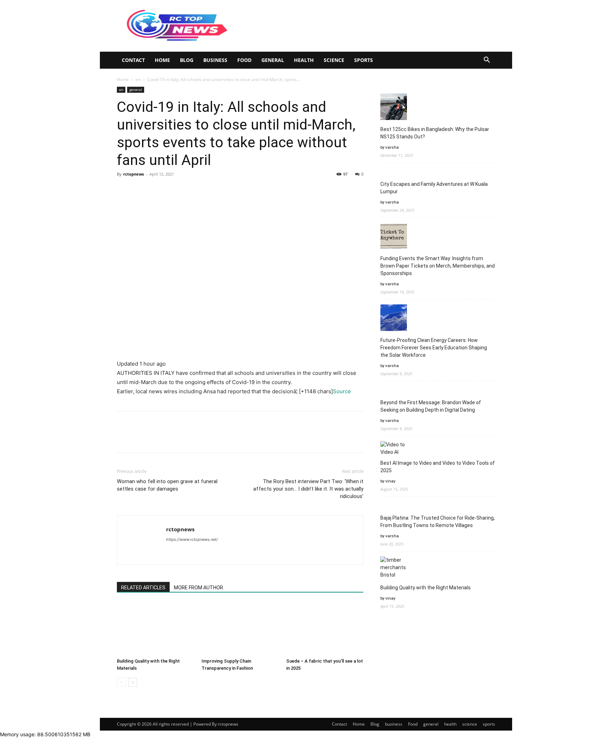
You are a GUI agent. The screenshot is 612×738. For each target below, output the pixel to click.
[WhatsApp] (173, 190)
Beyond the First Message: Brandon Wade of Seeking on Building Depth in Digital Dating (430, 406)
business (215, 60)
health (304, 60)
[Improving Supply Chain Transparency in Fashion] (240, 628)
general (272, 60)
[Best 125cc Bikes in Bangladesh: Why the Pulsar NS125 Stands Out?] (393, 107)
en (138, 79)
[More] (189, 190)
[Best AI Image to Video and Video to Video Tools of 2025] (393, 448)
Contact (133, 60)
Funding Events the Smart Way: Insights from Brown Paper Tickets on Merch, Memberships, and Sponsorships (437, 266)
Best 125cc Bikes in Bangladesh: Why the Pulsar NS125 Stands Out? (434, 132)
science (334, 60)
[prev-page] (121, 682)
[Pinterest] (156, 190)
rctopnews (133, 174)
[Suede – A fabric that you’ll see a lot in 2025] (324, 628)
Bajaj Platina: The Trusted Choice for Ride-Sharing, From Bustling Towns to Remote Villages (437, 521)
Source (342, 391)
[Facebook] (124, 190)
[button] (486, 60)
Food (244, 60)
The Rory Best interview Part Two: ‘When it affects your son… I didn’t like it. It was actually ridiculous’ (308, 488)
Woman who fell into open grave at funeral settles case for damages (167, 485)
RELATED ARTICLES (143, 587)
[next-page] (132, 682)
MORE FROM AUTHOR (198, 587)
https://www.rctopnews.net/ (192, 539)
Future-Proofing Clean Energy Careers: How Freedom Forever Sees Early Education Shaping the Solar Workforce (433, 347)
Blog (186, 60)
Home (162, 60)
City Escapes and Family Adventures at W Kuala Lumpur (434, 187)
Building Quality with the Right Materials (425, 587)
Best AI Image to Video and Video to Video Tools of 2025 (437, 466)
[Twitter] (140, 190)
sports (363, 60)
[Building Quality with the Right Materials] (155, 628)
